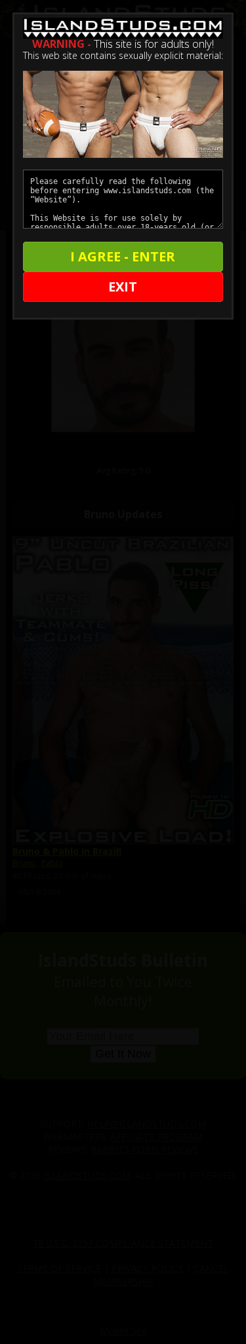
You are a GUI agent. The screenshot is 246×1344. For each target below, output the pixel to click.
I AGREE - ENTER (122, 256)
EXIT (122, 286)
